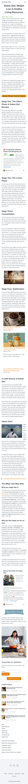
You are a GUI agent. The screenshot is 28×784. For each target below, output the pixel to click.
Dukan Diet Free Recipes (8, 740)
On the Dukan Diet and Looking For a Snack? (14, 478)
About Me (10, 773)
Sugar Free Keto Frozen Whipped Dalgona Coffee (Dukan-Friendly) (16, 695)
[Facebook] (10, 765)
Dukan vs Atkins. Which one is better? (11, 752)
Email (3, 671)
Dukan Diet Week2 (6, 750)
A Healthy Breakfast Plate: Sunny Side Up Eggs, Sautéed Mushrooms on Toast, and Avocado (15, 716)
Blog (3, 724)
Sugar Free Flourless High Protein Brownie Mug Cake (14, 688)
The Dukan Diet (6, 734)
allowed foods (5, 494)
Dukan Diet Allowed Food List (9, 743)
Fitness (3, 728)
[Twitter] (14, 765)
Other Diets (4, 732)
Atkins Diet (17, 773)
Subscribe (5, 674)
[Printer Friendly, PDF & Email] (7, 17)
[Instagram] (17, 765)
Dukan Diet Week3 (6, 747)
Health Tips (4, 730)
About (5, 773)
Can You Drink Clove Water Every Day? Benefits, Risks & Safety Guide (16, 702)
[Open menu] (25, 2)
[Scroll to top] (24, 782)
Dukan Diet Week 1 (6, 745)
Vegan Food (5, 737)
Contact (14, 776)
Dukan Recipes (5, 726)
